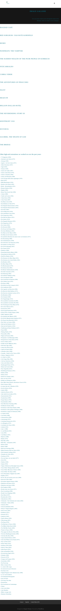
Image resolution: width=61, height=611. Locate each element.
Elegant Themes (27, 609)
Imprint (27, 602)
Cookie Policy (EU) (35, 602)
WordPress (41, 609)
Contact (21, 602)
